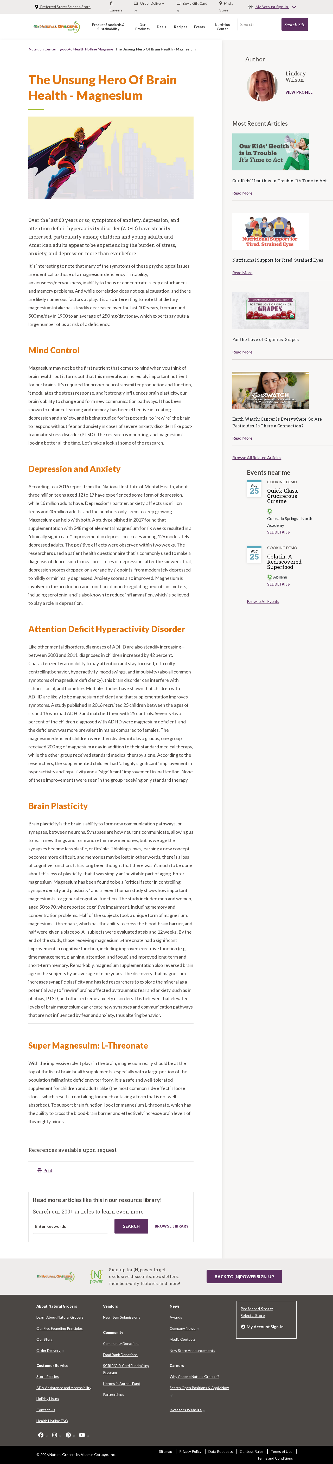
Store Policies (47, 1376)
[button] (108, 27)
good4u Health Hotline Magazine (86, 49)
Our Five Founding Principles (59, 1328)
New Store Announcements (192, 1350)
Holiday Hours (47, 1398)
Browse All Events (263, 601)
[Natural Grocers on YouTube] (84, 1434)
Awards (176, 1317)
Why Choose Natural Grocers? (194, 1376)
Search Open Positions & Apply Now (199, 1387)
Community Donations (121, 1343)
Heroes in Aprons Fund (121, 1383)
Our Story (44, 1339)
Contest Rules (252, 1451)
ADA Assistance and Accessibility (63, 1387)
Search (131, 1226)
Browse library (172, 1226)
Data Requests (220, 1451)
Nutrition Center (42, 49)
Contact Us (45, 1410)
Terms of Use (281, 1451)
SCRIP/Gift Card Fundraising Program (126, 1369)
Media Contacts (183, 1339)
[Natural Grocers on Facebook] (42, 1434)
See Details (278, 532)
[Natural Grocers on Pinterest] (70, 1434)
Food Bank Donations (120, 1354)
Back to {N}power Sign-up (244, 1276)
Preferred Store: (65, 6)
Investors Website (186, 1410)
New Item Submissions (121, 1317)
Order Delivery (48, 1350)
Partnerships (113, 1394)
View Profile (299, 92)
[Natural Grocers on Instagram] (56, 1434)
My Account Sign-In (272, 6)
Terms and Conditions (275, 1458)
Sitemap (165, 1451)
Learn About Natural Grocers (60, 1317)
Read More (242, 192)
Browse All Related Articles (256, 457)
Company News (183, 1328)
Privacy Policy (190, 1451)
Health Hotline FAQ (52, 1420)
